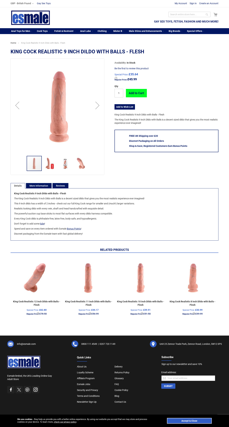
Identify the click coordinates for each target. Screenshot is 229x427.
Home (13, 43)
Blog (116, 396)
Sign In (193, 3)
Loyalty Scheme (85, 372)
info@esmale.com (26, 344)
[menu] (114, 31)
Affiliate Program (86, 378)
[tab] (18, 185)
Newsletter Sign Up (87, 401)
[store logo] (31, 18)
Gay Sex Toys (44, 3)
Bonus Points (74, 228)
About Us (82, 366)
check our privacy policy (65, 422)
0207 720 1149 (107, 344)
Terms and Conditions (88, 396)
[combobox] (189, 14)
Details (18, 185)
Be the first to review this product (131, 68)
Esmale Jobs (83, 384)
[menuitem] (21, 31)
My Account (181, 3)
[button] (23, 3)
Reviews (60, 185)
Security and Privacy (87, 390)
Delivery (118, 366)
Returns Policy (121, 372)
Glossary (119, 378)
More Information (39, 185)
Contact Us (120, 401)
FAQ (116, 384)
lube (42, 223)
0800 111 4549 (89, 344)
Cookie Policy (121, 390)
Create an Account (208, 3)
